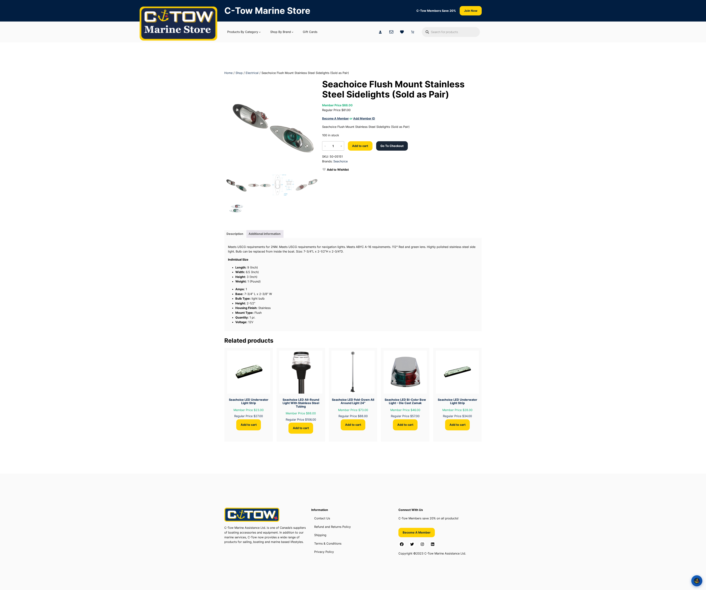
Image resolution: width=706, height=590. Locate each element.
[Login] (380, 32)
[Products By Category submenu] (260, 32)
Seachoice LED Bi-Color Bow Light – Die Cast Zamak (405, 401)
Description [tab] (235, 234)
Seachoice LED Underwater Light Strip (248, 401)
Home (228, 73)
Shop (239, 73)
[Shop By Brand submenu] (292, 32)
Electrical (252, 73)
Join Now (470, 11)
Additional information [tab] (265, 234)
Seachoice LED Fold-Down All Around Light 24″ (353, 401)
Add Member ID (364, 118)
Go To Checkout (392, 146)
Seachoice (340, 161)
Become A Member (335, 118)
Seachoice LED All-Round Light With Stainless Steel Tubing (301, 403)
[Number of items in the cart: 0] (412, 32)
